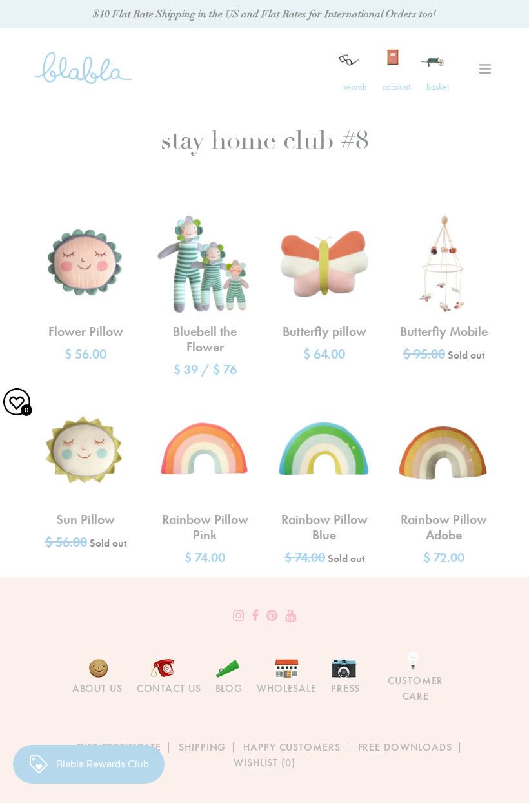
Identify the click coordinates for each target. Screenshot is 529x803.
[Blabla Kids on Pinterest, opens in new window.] (271, 615)
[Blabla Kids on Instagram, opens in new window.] (238, 615)
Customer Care (415, 688)
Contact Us (169, 688)
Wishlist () (264, 762)
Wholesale (287, 688)
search (355, 86)
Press (345, 688)
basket (437, 86)
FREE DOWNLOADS (405, 747)
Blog (229, 688)
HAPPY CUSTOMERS (291, 747)
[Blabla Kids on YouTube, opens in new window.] (290, 615)
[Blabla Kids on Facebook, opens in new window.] (255, 615)
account (396, 86)
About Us (97, 688)
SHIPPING (202, 747)
